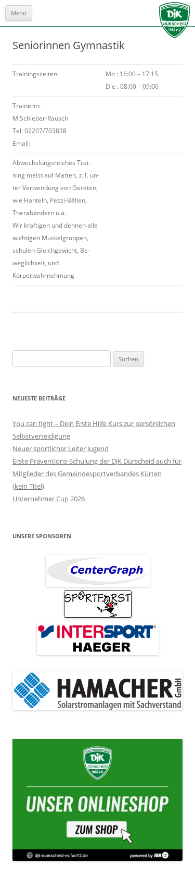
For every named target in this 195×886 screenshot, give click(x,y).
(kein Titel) (28, 486)
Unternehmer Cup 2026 (48, 498)
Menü (19, 13)
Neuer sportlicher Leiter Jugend (60, 448)
